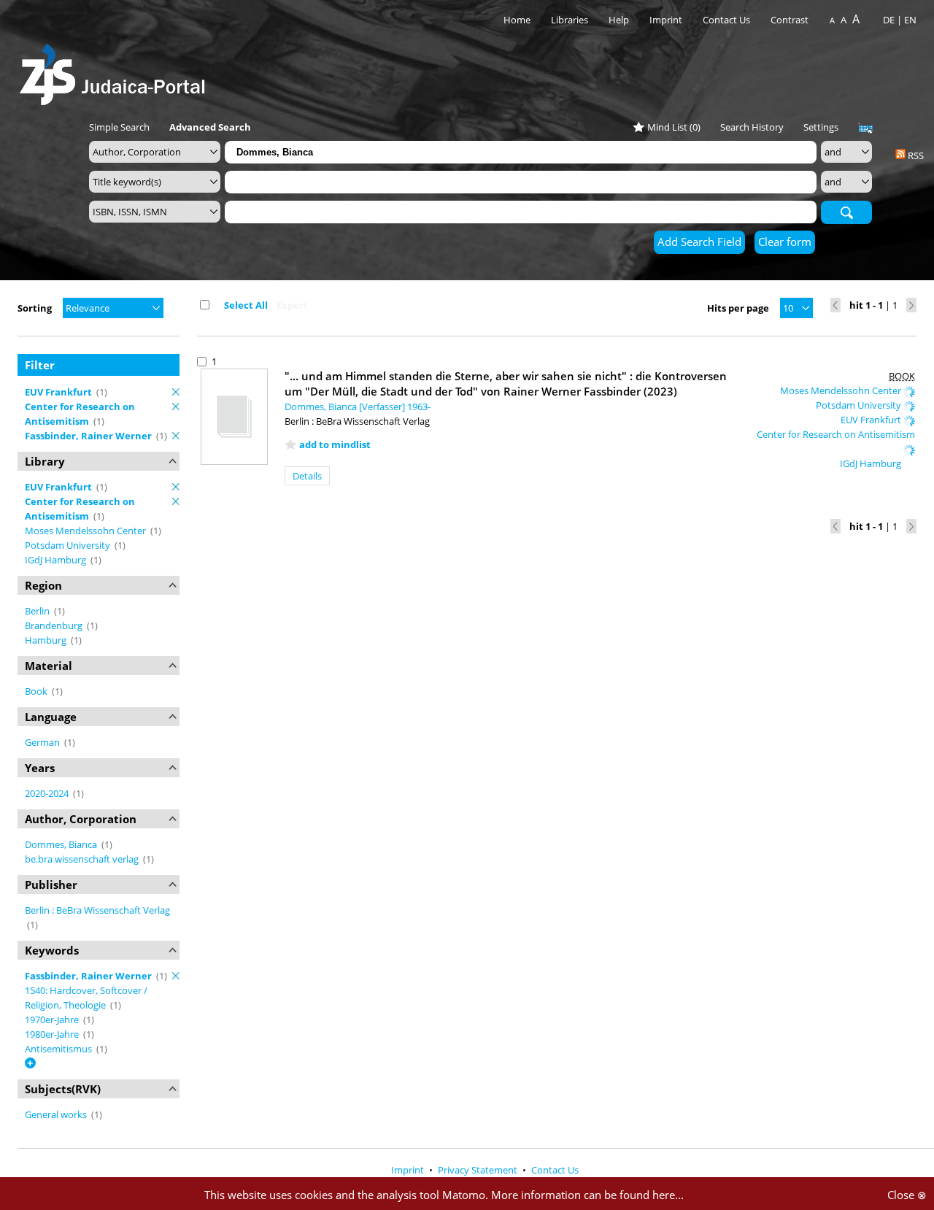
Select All (246, 305)
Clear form (784, 241)
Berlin (38, 610)
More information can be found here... (587, 1194)
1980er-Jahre (53, 1034)
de (889, 19)
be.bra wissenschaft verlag (83, 859)
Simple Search (119, 127)
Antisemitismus (59, 1048)
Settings (820, 127)
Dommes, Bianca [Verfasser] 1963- (358, 406)
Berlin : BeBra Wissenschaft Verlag (97, 910)
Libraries (569, 19)
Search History (752, 127)
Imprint (665, 19)
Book (37, 691)
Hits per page (738, 308)
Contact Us (727, 19)
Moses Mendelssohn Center (86, 530)
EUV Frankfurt (872, 419)
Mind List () (673, 127)
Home (516, 19)
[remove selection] (176, 392)
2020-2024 (48, 793)
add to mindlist (335, 444)
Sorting (35, 308)
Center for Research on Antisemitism (836, 434)
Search (846, 211)
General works (57, 1114)
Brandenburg (55, 625)
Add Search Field (699, 241)
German (43, 742)
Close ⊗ (907, 1194)
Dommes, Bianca (62, 844)
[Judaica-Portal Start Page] (116, 70)
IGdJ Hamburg (56, 559)
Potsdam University (68, 545)
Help (619, 19)
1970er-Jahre (53, 1019)
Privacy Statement (479, 1169)
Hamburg (47, 640)
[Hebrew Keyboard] (865, 128)
